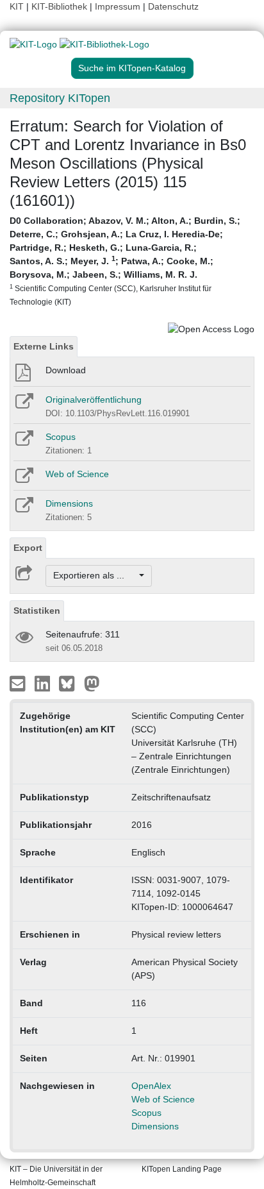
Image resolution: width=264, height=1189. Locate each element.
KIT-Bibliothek (60, 6)
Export (27, 548)
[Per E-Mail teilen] (19, 682)
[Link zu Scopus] (23, 442)
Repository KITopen (60, 98)
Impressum (117, 6)
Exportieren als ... (95, 575)
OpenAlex (151, 1086)
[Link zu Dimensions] (23, 509)
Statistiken (36, 610)
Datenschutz (173, 6)
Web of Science (77, 474)
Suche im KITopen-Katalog (132, 68)
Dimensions (69, 503)
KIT (17, 6)
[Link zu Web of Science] (23, 480)
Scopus (60, 437)
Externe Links (43, 346)
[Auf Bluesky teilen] (70, 682)
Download (65, 370)
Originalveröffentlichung (93, 399)
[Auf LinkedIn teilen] (44, 682)
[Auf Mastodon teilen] (92, 682)
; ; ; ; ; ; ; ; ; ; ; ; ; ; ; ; (125, 260)
